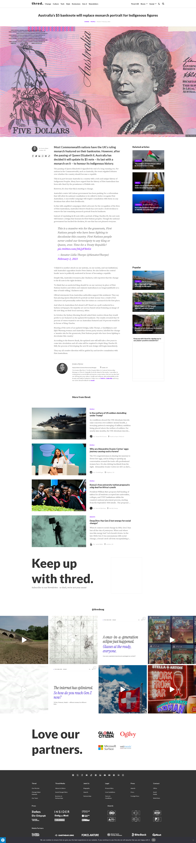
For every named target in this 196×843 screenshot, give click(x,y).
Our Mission (35, 788)
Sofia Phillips (149, 205)
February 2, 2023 (67, 259)
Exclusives (76, 4)
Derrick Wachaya (101, 508)
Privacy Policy (109, 788)
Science (138, 204)
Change (48, 4)
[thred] (37, 3)
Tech (62, 4)
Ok (154, 840)
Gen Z (84, 4)
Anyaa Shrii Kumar (150, 303)
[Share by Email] (46, 156)
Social (151, 4)
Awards (85, 792)
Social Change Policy (61, 792)
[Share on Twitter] (36, 156)
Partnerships (87, 796)
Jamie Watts (99, 544)
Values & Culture (60, 788)
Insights (92, 517)
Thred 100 (135, 4)
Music (143, 4)
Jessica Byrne (44, 148)
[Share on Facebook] (33, 156)
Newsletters (93, 4)
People (93, 21)
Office (155, 788)
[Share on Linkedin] (39, 156)
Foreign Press (135, 796)
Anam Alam (148, 161)
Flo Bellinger (147, 183)
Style (68, 4)
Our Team (35, 798)
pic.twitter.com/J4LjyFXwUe (74, 249)
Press (132, 792)
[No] (193, 840)
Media (137, 183)
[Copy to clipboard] (49, 156)
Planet (138, 281)
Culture (56, 4)
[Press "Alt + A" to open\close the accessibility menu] (3, 840)
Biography (86, 788)
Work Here (156, 798)
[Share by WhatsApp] (43, 156)
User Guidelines (110, 792)
